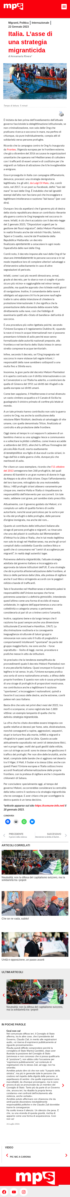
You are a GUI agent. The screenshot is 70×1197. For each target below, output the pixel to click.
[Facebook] (4, 1192)
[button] (64, 6)
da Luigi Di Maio (39, 183)
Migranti (13, 22)
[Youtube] (14, 1192)
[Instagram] (24, 1192)
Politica (24, 22)
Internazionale (40, 22)
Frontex (11, 149)
